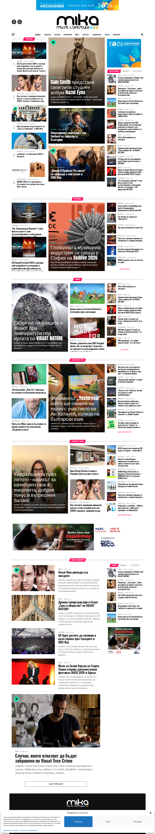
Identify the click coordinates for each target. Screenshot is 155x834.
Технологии (96, 34)
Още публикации (56, 784)
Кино (77, 34)
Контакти (116, 34)
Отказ (108, 822)
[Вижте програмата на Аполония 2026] (77, 10)
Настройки (137, 822)
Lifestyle (85, 34)
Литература (68, 34)
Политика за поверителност (29, 830)
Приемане (78, 822)
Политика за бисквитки (10, 830)
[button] (150, 813)
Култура (57, 34)
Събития (47, 34)
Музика (37, 34)
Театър (107, 34)
